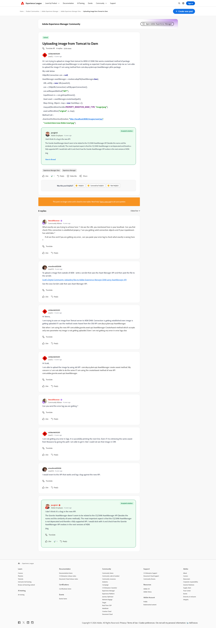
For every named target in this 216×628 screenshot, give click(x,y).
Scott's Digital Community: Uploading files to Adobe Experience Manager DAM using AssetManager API (84, 279)
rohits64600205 (54, 54)
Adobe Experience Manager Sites (71, 11)
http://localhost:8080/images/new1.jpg (86, 119)
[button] (184, 11)
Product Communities (32, 11)
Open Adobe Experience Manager (159, 24)
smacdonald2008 (54, 266)
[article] (88, 237)
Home (22, 11)
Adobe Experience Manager (50, 11)
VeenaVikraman (54, 221)
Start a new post (105, 202)
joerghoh (54, 133)
